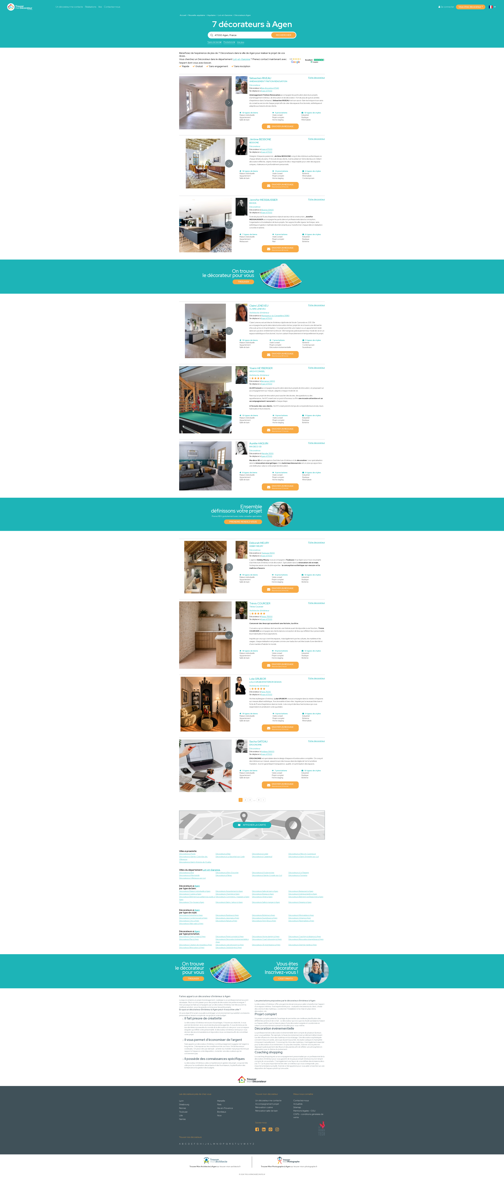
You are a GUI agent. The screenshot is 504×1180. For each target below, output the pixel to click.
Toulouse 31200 (268, 553)
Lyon (181, 1100)
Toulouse (183, 1111)
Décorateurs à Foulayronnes (263, 872)
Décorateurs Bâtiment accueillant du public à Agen (197, 898)
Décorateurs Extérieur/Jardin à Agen (302, 894)
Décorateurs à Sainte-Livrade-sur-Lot (267, 875)
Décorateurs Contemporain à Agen (193, 918)
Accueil (183, 15)
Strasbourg (184, 1104)
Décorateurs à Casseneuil (262, 856)
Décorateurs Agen (243, 15)
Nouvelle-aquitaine (196, 15)
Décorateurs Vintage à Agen (299, 918)
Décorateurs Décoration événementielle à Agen (232, 940)
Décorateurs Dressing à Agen (299, 902)
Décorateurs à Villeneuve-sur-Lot (192, 878)
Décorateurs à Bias (223, 854)
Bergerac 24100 (268, 381)
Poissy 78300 (266, 616)
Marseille (221, 1100)
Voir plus (240, 42)
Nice (219, 1115)
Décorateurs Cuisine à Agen (190, 894)
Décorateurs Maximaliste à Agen (301, 921)
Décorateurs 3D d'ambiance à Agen (266, 945)
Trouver (243, 281)
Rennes (182, 1108)
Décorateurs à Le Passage (298, 872)
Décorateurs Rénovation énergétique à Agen (306, 939)
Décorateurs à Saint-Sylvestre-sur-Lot (303, 856)
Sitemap (297, 1107)
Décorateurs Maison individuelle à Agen (194, 891)
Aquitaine (211, 15)
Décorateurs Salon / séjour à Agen (229, 902)
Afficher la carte (254, 824)
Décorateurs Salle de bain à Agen (265, 891)
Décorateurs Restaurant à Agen (300, 891)
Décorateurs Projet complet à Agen (230, 936)
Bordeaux (221, 1111)
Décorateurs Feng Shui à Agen (264, 921)
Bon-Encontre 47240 (270, 88)
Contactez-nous (112, 6)
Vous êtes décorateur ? (471, 6)
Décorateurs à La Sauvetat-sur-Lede (230, 856)
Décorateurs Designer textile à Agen (302, 945)
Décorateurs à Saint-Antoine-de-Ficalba (195, 862)
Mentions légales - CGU (304, 1110)
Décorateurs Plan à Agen (189, 939)
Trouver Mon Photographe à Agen (275, 1166)
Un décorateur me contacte (69, 6)
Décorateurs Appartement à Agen (229, 891)
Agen (197, 886)
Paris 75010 (266, 692)
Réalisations (90, 6)
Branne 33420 (267, 210)
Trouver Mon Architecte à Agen (203, 1166)
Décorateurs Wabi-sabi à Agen (191, 923)
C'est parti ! (285, 978)
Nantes (182, 1119)
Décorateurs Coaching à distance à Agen (304, 936)
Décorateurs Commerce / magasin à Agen (232, 897)
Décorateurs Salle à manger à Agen (266, 902)
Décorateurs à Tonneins (297, 875)
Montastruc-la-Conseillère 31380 (275, 315)
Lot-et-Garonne (225, 15)
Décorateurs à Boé (186, 872)
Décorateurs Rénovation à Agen (191, 947)
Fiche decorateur (316, 77)
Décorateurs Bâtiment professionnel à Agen (305, 897)
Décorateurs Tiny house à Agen (191, 902)
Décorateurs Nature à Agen (226, 921)
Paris (219, 1104)
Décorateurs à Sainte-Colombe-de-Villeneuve (193, 857)
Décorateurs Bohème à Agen (263, 915)
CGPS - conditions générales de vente (308, 1116)
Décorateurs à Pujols (187, 854)
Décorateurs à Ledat (260, 854)
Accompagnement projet (267, 1104)
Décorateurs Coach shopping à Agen (267, 939)
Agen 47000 (266, 91)
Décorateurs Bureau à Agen (263, 894)
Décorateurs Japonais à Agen (227, 918)
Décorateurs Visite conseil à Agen (192, 936)
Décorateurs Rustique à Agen (227, 915)
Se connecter (447, 6)
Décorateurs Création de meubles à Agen (195, 945)
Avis (100, 6)
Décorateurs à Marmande (189, 875)
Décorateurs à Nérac (224, 875)
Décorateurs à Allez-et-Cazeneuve (302, 854)
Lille (181, 1115)
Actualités (297, 1104)
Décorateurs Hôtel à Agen (262, 897)
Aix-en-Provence (225, 1108)
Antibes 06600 (267, 751)
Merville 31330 (267, 453)
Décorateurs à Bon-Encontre (227, 872)
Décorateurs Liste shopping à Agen (230, 945)
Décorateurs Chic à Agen (189, 921)
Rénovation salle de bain (266, 1110)
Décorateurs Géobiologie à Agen (229, 947)
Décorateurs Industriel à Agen (191, 915)
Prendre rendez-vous (243, 521)
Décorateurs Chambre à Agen (228, 894)
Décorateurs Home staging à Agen (265, 936)
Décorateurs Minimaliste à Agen (301, 915)
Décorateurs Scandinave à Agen (264, 918)
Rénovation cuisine (264, 1107)
